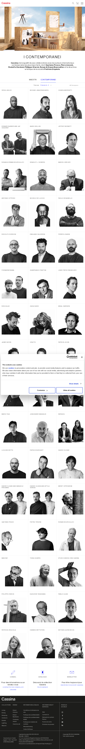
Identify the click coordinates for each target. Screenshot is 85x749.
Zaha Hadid (34, 306)
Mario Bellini (35, 126)
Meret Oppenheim (65, 486)
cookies (11, 368)
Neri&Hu (61, 414)
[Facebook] (62, 716)
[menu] (82, 3)
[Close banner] (82, 357)
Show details (74, 383)
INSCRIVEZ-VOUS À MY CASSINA (72, 685)
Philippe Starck (8, 594)
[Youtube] (62, 723)
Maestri (33, 80)
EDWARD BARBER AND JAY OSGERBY (11, 127)
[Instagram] (62, 713)
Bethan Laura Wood (66, 630)
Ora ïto (33, 342)
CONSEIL (13, 677)
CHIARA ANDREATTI (65, 90)
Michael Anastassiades (39, 90)
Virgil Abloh (7, 90)
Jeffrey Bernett (65, 126)
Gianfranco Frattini (38, 270)
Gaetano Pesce (8, 522)
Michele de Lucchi (37, 198)
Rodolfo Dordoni (9, 234)
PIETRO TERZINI (35, 522)
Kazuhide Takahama (37, 594)
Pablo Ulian (63, 594)
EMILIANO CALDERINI (37, 234)
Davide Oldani (63, 450)
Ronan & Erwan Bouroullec (13, 162)
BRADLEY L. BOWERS (37, 162)
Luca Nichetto (7, 450)
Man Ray (5, 558)
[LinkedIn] (62, 726)
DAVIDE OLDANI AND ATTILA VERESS (40, 486)
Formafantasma (8, 270)
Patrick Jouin (63, 342)
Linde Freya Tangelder (67, 270)
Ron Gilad (6, 306)
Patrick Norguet (36, 450)
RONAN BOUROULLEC (66, 522)
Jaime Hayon (6, 342)
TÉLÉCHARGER (42, 687)
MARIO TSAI (6, 414)
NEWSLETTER (72, 677)
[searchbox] (73, 3)
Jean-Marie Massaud (38, 414)
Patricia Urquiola (9, 630)
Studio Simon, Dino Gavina (68, 558)
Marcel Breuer (64, 162)
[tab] (33, 80)
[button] (81, 3)
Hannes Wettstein (37, 630)
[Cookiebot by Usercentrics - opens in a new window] (68, 357)
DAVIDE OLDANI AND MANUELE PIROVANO (12, 486)
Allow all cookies (69, 390)
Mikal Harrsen (64, 306)
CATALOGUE (42, 677)
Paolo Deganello (65, 198)
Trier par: (41, 85)
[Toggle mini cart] (77, 3)
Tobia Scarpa (35, 558)
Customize (41, 390)
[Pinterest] (62, 719)
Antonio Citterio (8, 198)
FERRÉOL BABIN (64, 234)
